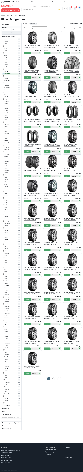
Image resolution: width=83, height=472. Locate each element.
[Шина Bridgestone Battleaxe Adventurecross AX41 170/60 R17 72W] (32, 112)
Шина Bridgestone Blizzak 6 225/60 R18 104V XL (72, 268)
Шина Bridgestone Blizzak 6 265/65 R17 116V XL (52, 268)
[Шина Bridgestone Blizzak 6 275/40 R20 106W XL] (32, 309)
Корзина (67, 447)
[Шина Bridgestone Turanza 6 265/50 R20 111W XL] (72, 161)
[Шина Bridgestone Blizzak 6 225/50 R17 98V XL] (72, 235)
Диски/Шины (10, 15)
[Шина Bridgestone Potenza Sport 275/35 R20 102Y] (32, 186)
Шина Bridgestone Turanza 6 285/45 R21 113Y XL (72, 145)
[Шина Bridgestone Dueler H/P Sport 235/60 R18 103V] (32, 161)
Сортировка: (28, 28)
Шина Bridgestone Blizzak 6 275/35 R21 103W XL (72, 219)
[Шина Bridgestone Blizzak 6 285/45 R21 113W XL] (32, 210)
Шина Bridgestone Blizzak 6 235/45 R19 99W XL (52, 342)
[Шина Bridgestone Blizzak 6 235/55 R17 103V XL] (32, 334)
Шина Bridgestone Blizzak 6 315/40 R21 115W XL (52, 293)
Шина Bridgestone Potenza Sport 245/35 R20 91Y (51, 71)
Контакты (79, 2)
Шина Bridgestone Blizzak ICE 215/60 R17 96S (51, 46)
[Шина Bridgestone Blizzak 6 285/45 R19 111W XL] (32, 260)
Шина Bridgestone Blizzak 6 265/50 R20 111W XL (52, 317)
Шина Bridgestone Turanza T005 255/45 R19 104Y (31, 95)
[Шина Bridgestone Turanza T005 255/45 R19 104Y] (32, 87)
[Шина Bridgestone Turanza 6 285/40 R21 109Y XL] (52, 161)
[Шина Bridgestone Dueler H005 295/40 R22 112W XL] (72, 38)
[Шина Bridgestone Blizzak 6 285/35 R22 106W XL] (52, 210)
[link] (11, 39)
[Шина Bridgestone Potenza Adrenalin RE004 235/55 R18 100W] (72, 63)
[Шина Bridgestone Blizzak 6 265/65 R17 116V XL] (52, 260)
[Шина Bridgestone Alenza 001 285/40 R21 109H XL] (32, 63)
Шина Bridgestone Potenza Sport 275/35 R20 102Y (32, 194)
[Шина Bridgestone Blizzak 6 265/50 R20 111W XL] (52, 309)
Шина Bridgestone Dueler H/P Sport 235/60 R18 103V (32, 169)
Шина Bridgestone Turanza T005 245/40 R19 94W (51, 194)
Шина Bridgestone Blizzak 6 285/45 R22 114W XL (72, 194)
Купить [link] (27, 52)
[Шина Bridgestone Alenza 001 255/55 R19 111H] (52, 87)
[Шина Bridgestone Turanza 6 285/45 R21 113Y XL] (72, 137)
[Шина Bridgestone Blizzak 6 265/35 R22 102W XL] (32, 235)
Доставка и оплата (57, 2)
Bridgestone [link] (33, 23)
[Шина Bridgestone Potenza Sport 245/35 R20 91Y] (52, 63)
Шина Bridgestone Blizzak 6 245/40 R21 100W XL (52, 243)
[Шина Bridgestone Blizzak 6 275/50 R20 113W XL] (72, 284)
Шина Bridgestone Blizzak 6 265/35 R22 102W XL (32, 243)
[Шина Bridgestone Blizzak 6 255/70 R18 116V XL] (32, 38)
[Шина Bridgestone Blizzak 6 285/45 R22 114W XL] (72, 186)
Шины (16, 15)
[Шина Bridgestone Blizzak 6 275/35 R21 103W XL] (72, 210)
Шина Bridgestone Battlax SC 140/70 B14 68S (72, 120)
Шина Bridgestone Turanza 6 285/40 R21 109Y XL (52, 169)
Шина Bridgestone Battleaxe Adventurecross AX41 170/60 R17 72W (32, 120)
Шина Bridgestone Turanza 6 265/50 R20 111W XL (72, 169)
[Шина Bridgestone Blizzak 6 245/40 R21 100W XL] (52, 235)
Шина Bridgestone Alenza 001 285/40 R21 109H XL (31, 71)
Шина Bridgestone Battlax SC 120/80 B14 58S (32, 145)
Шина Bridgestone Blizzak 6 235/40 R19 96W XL (72, 342)
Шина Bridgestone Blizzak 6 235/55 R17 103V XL (32, 342)
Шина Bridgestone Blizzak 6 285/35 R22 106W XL (52, 219)
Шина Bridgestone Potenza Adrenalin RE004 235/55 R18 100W (72, 71)
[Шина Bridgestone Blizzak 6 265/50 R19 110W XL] (72, 309)
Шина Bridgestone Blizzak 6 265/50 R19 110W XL (72, 317)
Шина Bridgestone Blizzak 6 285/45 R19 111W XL (32, 268)
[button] (39, 53)
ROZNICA (7, 6)
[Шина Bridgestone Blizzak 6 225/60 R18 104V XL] (72, 260)
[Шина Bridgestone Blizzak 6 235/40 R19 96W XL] (72, 334)
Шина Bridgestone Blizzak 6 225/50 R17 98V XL (72, 243)
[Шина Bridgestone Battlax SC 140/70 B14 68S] (72, 112)
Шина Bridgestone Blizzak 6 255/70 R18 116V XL (32, 46)
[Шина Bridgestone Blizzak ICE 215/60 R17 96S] (52, 38)
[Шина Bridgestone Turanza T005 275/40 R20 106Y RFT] (52, 137)
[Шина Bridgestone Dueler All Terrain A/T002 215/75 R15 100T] (72, 87)
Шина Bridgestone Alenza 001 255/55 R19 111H (51, 95)
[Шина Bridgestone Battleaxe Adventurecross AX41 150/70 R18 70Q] (52, 112)
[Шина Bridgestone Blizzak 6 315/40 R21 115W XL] (52, 284)
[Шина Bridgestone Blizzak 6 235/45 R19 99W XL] (52, 334)
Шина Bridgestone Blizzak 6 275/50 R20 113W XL (72, 293)
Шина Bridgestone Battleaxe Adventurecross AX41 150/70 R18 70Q (52, 120)
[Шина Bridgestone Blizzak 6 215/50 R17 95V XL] (32, 284)
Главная (3, 15)
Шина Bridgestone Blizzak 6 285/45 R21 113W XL (32, 219)
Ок (11, 32)
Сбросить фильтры (76, 23)
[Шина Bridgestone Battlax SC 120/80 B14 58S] (32, 137)
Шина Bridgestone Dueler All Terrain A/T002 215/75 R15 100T (72, 95)
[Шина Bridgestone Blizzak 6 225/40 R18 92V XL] (32, 358)
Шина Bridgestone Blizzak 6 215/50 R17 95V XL (32, 293)
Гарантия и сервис (69, 2)
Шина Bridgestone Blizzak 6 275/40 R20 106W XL (32, 317)
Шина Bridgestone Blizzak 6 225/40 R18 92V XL (32, 367)
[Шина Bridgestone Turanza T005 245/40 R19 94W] (52, 186)
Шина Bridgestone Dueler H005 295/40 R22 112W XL (71, 46)
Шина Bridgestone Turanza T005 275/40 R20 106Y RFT (52, 145)
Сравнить (34, 52)
